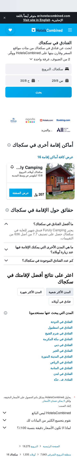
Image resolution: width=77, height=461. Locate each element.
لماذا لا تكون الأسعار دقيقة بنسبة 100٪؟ (44, 427)
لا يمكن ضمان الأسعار (54, 400)
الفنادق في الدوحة (61, 322)
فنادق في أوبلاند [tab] (61, 301)
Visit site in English (36, 20)
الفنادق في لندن (63, 374)
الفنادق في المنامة (61, 368)
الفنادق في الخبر (62, 350)
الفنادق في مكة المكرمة (57, 339)
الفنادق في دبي (63, 345)
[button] (4, 17)
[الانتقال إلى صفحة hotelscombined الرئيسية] (47, 30)
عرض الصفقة (21, 193)
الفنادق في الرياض (61, 362)
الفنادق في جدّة (63, 379)
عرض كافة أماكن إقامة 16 (55, 156)
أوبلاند (33, 454)
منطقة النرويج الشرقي (59, 454)
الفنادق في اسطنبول (60, 327)
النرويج (34, 446)
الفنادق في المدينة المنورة (56, 356)
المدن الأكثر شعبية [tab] (60, 292)
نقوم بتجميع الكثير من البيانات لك (48, 420)
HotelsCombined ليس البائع (51, 412)
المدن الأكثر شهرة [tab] (31, 292)
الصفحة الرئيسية (51, 446)
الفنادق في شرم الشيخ (58, 333)
